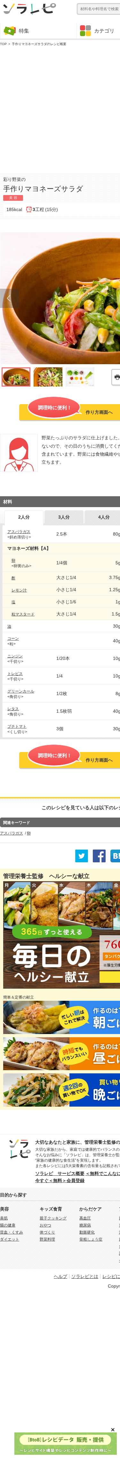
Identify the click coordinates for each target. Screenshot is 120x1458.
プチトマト (17, 726)
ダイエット (9, 1239)
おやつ (45, 1225)
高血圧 (85, 1218)
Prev (9, 298)
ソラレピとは (84, 1276)
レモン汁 (19, 590)
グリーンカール (20, 691)
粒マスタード (23, 614)
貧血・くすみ (11, 1232)
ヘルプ (60, 1276)
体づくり (47, 1232)
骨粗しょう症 (90, 1239)
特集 (24, 31)
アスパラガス (18, 531)
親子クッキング (53, 1218)
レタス (13, 709)
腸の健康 (7, 1225)
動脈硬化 (87, 1232)
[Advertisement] (60, 108)
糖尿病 (85, 1225)
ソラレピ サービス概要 (59, 1173)
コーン (13, 638)
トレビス (15, 673)
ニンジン (15, 656)
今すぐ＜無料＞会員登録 (59, 1180)
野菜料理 (47, 1239)
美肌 (4, 1218)
